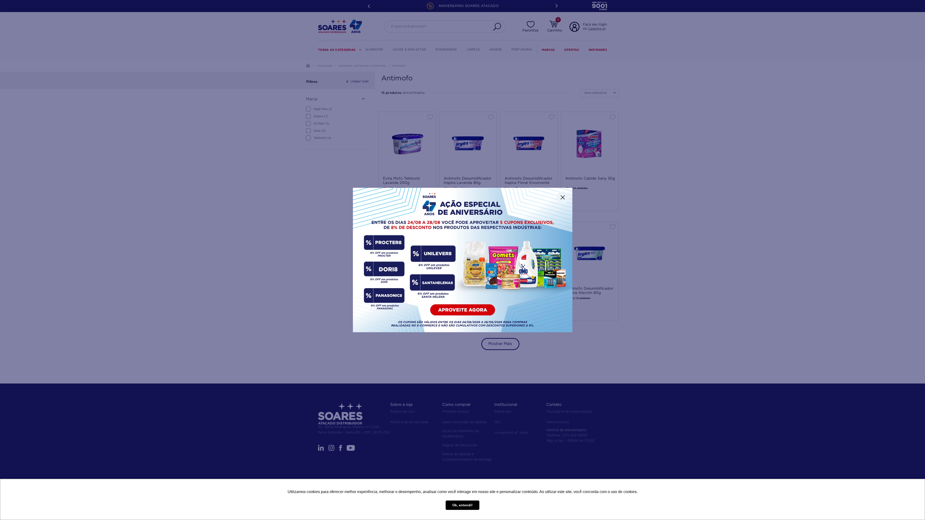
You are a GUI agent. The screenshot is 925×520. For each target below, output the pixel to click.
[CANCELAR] (562, 197)
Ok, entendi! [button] (462, 505)
